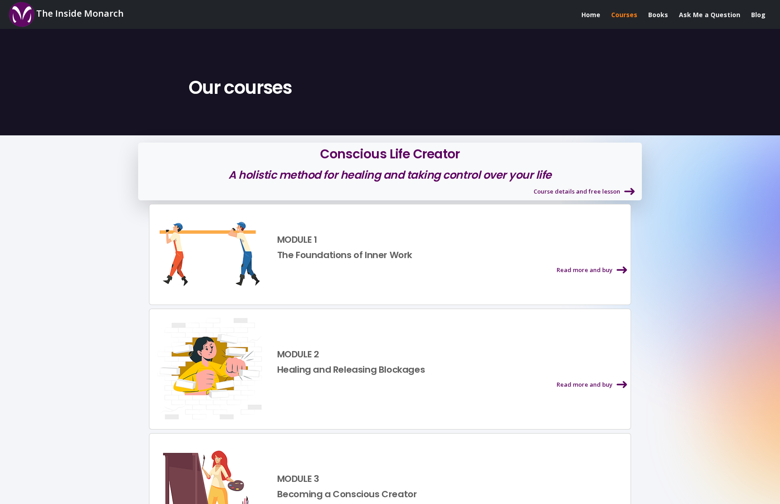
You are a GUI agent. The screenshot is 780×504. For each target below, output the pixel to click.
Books (658, 14)
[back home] (183, 87)
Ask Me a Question (709, 14)
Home (590, 14)
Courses (624, 14)
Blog (758, 14)
